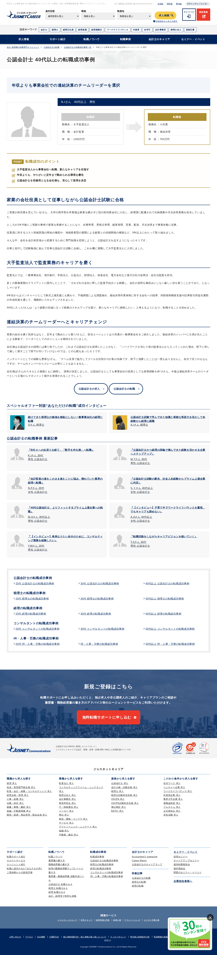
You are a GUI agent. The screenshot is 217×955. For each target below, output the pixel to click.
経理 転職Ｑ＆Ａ (56, 892)
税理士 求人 (117, 791)
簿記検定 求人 (118, 807)
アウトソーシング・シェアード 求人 (78, 826)
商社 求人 (64, 815)
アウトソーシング (132, 920)
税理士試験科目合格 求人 (124, 795)
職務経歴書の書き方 (59, 864)
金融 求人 (64, 830)
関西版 (170, 4)
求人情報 (23, 39)
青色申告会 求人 (67, 803)
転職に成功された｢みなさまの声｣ (24, 868)
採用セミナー (181, 856)
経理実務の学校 (103, 920)
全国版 (160, 4)
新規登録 (203, 12)
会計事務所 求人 (67, 799)
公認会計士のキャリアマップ (147, 864)
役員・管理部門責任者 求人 (21, 787)
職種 (83, 11)
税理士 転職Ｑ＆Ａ (58, 888)
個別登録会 (179, 868)
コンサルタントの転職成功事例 (36, 623)
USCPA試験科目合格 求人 (125, 803)
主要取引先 (54, 937)
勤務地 (120, 11)
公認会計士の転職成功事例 (33, 578)
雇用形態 (50, 11)
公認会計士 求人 (119, 783)
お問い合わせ (15, 937)
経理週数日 (96, 30)
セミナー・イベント (193, 39)
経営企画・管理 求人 (18, 795)
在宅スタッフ (86, 920)
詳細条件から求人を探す (166, 21)
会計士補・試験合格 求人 (124, 787)
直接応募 (190, 30)
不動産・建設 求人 (68, 834)
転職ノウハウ (92, 39)
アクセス (29, 937)
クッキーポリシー (118, 937)
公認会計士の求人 (89, 388)
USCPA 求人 (118, 799)
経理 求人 (12, 783)
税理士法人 (176, 30)
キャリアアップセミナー (186, 860)
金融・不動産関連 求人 (19, 811)
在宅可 (147, 30)
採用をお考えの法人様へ (198, 4)
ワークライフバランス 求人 (177, 791)
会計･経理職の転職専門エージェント (23, 47)
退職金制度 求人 (172, 803)
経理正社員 (68, 30)
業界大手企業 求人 (173, 799)
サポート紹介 (58, 39)
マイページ (189, 12)
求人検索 (164, 15)
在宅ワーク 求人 (172, 783)
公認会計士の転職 (51, 47)
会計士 (44, 30)
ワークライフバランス (118, 30)
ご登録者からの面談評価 (19, 872)
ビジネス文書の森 (152, 920)
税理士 (55, 30)
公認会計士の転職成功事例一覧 (77, 47)
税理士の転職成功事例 (30, 593)
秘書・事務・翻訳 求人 (19, 807)
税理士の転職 (139, 882)
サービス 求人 (66, 823)
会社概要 (41, 937)
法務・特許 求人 (15, 803)
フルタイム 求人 (172, 807)
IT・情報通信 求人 (68, 807)
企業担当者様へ (183, 881)
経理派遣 (82, 30)
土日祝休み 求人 (172, 811)
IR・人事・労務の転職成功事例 (36, 638)
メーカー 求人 (66, 811)
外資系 (136, 30)
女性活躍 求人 (170, 815)
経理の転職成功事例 (28, 608)
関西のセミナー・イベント (188, 872)
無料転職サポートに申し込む (106, 717)
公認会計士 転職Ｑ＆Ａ (60, 884)
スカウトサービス (16, 860)
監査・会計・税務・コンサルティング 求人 (29, 791)
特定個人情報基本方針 (140, 937)
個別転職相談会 (182, 864)
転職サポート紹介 (16, 856)
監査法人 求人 (66, 783)
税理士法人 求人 (67, 795)
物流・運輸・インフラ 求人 (73, 819)
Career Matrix (139, 860)
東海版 (179, 4)
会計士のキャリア (159, 39)
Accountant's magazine (144, 856)
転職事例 (125, 39)
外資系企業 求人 (172, 795)
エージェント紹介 (16, 864)
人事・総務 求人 (15, 799)
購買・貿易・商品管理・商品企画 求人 (27, 815)
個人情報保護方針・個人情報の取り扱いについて (84, 937)
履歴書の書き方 (56, 860)
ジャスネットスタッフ (67, 920)
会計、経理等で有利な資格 (62, 896)
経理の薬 (117, 920)
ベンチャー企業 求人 (174, 787)
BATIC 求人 (117, 811)
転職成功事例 (97, 856)
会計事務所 (160, 30)
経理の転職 (138, 886)
